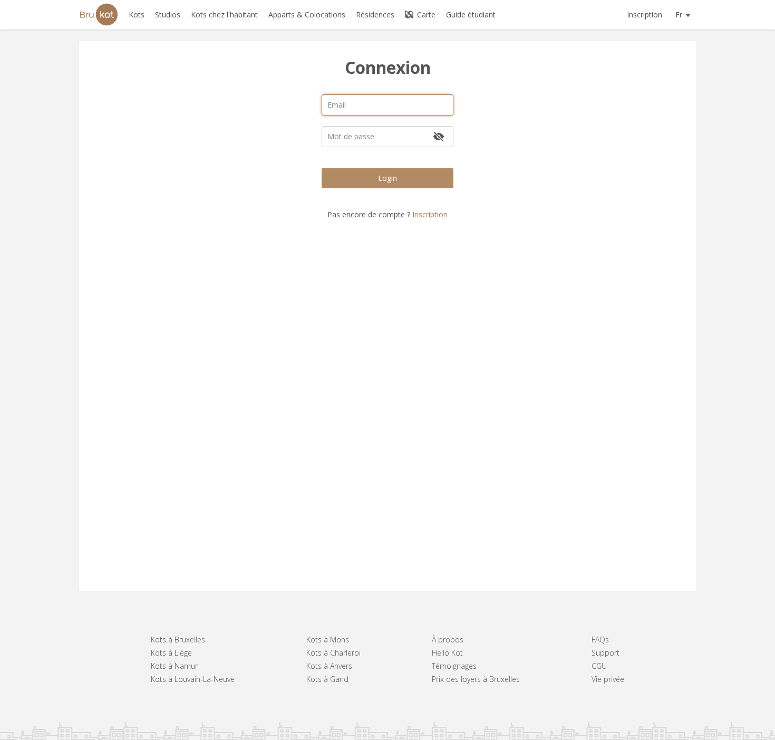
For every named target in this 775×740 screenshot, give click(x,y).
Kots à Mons (327, 640)
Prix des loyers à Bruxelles (476, 679)
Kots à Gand (327, 679)
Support (605, 653)
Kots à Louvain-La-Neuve (193, 679)
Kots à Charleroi (333, 653)
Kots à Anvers (329, 666)
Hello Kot (447, 653)
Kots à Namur (174, 666)
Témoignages (454, 666)
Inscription (644, 14)
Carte (425, 14)
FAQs (600, 640)
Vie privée (608, 679)
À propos (447, 640)
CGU (599, 666)
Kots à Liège (171, 653)
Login (387, 178)
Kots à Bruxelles (178, 640)
